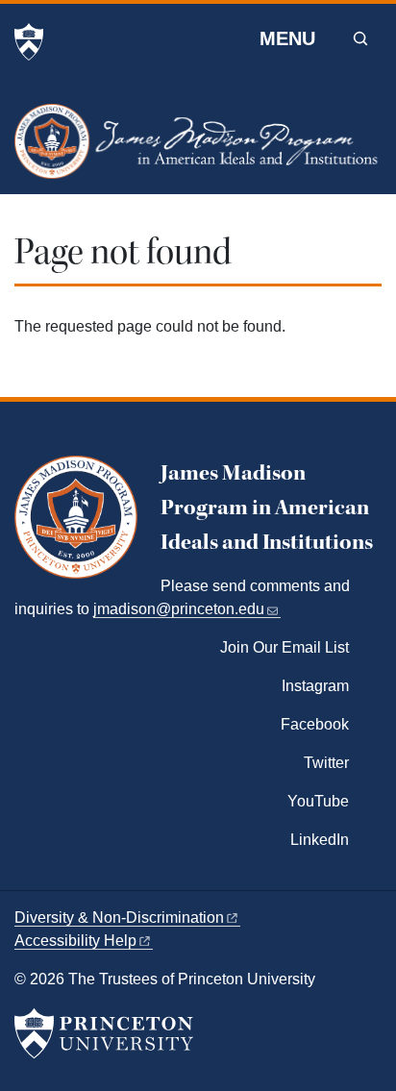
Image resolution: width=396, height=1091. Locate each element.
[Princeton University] (28, 42)
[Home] (198, 149)
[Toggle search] (360, 38)
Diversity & (119, 917)
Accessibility (75, 940)
